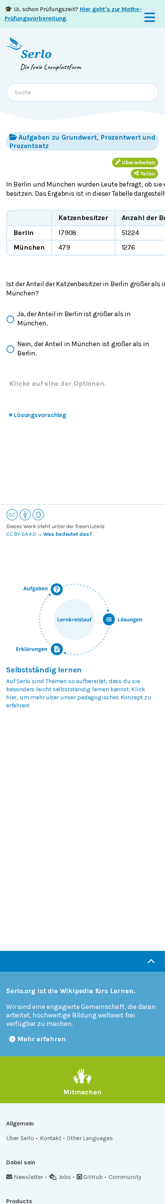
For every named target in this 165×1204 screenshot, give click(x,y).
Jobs (64, 1177)
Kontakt (50, 1138)
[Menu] (149, 17)
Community (125, 1177)
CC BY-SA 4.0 (21, 534)
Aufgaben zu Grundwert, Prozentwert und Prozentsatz (82, 141)
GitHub (93, 1177)
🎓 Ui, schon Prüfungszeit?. (73, 13)
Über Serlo (20, 1138)
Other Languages (89, 1138)
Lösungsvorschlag (37, 415)
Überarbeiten (138, 162)
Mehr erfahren (41, 1039)
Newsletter (28, 1177)
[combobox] (82, 92)
